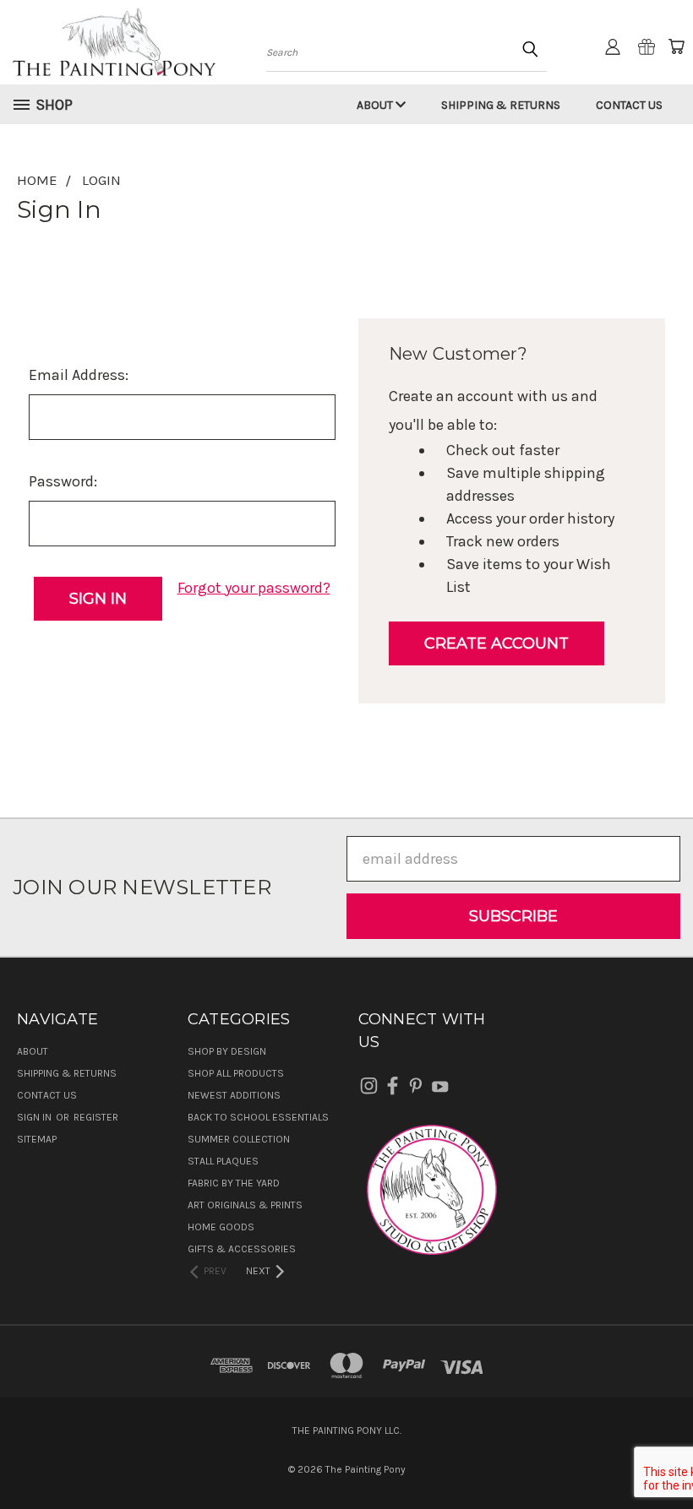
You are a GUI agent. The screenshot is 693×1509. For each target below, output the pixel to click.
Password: (63, 481)
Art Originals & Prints (245, 1205)
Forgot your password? (253, 587)
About (376, 105)
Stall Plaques (223, 1161)
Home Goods (221, 1227)
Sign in (35, 1117)
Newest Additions (234, 1095)
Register (96, 1117)
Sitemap (37, 1139)
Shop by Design (227, 1051)
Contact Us (629, 105)
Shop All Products (236, 1073)
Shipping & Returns (500, 105)
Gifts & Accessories (242, 1249)
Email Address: (78, 375)
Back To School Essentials (258, 1117)
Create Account (496, 643)
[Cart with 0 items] (676, 46)
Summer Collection (239, 1139)
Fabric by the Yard (234, 1183)
